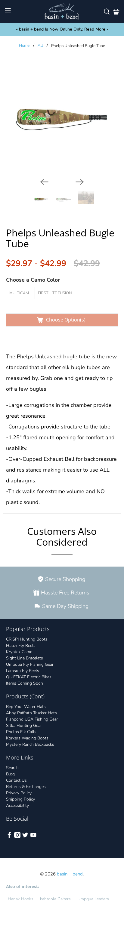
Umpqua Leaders (93, 899)
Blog (10, 774)
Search (12, 768)
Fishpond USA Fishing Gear (32, 719)
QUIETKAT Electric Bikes (28, 677)
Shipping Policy (20, 799)
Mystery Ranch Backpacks (30, 744)
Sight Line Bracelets (24, 658)
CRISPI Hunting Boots (27, 639)
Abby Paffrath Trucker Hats (31, 713)
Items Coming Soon (24, 683)
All (40, 45)
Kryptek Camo (19, 652)
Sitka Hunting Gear (24, 725)
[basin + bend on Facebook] (9, 837)
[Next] (79, 181)
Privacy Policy (19, 793)
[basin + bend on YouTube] (33, 837)
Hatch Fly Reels (21, 645)
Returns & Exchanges (26, 786)
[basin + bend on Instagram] (17, 837)
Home (24, 45)
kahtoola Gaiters (55, 899)
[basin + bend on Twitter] (25, 837)
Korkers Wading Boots (27, 738)
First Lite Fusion (55, 293)
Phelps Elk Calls (21, 732)
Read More (94, 29)
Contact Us (16, 780)
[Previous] (44, 181)
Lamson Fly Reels (22, 671)
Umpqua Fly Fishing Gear (30, 664)
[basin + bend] (62, 11)
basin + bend (70, 874)
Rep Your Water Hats (26, 706)
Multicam (19, 293)
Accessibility (17, 805)
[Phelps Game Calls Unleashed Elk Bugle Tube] (62, 117)
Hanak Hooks (20, 899)
